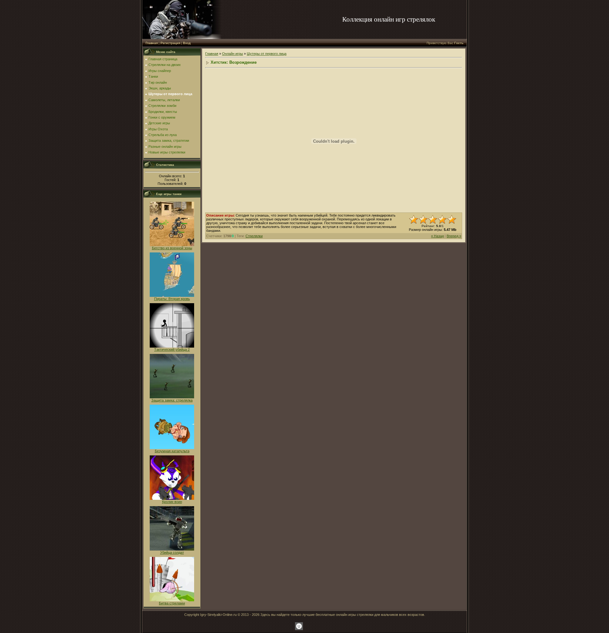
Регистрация (170, 43)
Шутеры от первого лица (266, 53)
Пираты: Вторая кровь (172, 299)
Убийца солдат (172, 552)
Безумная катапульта (172, 451)
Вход (187, 43)
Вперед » (454, 236)
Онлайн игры (232, 53)
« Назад (437, 236)
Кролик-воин (172, 502)
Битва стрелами (172, 603)
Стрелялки (254, 236)
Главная (152, 43)
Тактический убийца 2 (172, 349)
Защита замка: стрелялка (172, 400)
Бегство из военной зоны (172, 248)
